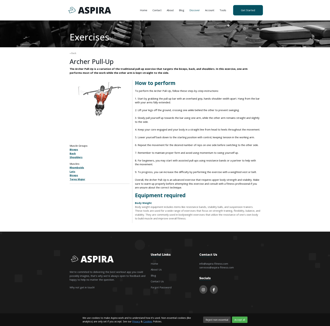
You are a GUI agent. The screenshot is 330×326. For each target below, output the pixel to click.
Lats (72, 171)
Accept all (239, 319)
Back (73, 153)
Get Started (248, 10)
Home (143, 10)
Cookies (147, 321)
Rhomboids (77, 167)
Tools (222, 10)
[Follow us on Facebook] (214, 289)
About (170, 10)
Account (209, 10)
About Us (156, 269)
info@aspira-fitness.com (213, 263)
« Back (73, 53)
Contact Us (157, 281)
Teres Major (77, 179)
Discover (194, 10)
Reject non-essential (217, 319)
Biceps (74, 149)
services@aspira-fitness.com (216, 267)
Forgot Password (161, 287)
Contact (157, 10)
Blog (181, 10)
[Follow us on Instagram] (203, 289)
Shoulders (76, 157)
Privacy (136, 321)
